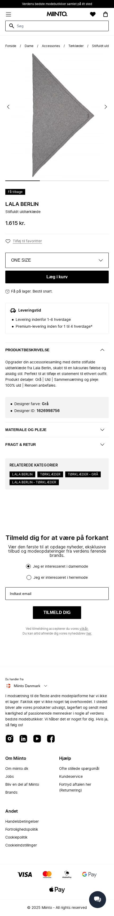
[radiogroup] (57, 572)
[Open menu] (8, 14)
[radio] (28, 566)
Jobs (9, 777)
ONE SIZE (21, 260)
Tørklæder (76, 46)
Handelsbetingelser (22, 822)
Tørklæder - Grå (83, 474)
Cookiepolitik (16, 837)
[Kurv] (105, 14)
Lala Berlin (22, 204)
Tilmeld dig (57, 612)
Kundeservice (71, 777)
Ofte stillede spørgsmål (79, 769)
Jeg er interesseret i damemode (60, 566)
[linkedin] (23, 739)
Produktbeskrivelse (27, 350)
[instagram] (9, 739)
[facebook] (51, 739)
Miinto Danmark (27, 686)
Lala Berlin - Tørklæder (34, 482)
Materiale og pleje (25, 430)
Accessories (51, 46)
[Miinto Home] (57, 14)
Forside (10, 46)
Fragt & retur (20, 444)
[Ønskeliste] (92, 14)
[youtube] (37, 739)
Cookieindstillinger (21, 845)
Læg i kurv (57, 277)
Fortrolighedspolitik (21, 829)
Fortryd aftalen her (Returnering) (75, 787)
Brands (11, 792)
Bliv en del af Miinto (22, 785)
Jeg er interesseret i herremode (60, 578)
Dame (29, 46)
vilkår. (84, 628)
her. (89, 633)
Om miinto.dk (16, 769)
